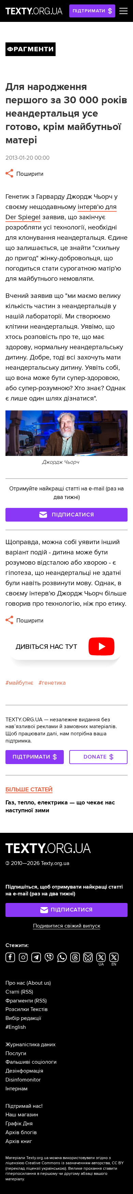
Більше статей (29, 789)
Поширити (29, 174)
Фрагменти (19, 1000)
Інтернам (16, 1088)
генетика (54, 682)
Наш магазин (21, 1114)
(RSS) (27, 991)
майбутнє (21, 682)
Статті (12, 991)
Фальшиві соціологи (31, 1062)
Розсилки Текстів (26, 1009)
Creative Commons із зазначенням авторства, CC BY (74, 1163)
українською (53, 1168)
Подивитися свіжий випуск (66, 925)
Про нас (15, 983)
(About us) (39, 983)
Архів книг (18, 1141)
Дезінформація (24, 1070)
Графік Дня (19, 1123)
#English (15, 1027)
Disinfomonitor (23, 1079)
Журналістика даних (30, 1044)
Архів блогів (21, 1132)
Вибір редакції (23, 1018)
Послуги (15, 1053)
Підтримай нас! (24, 1106)
